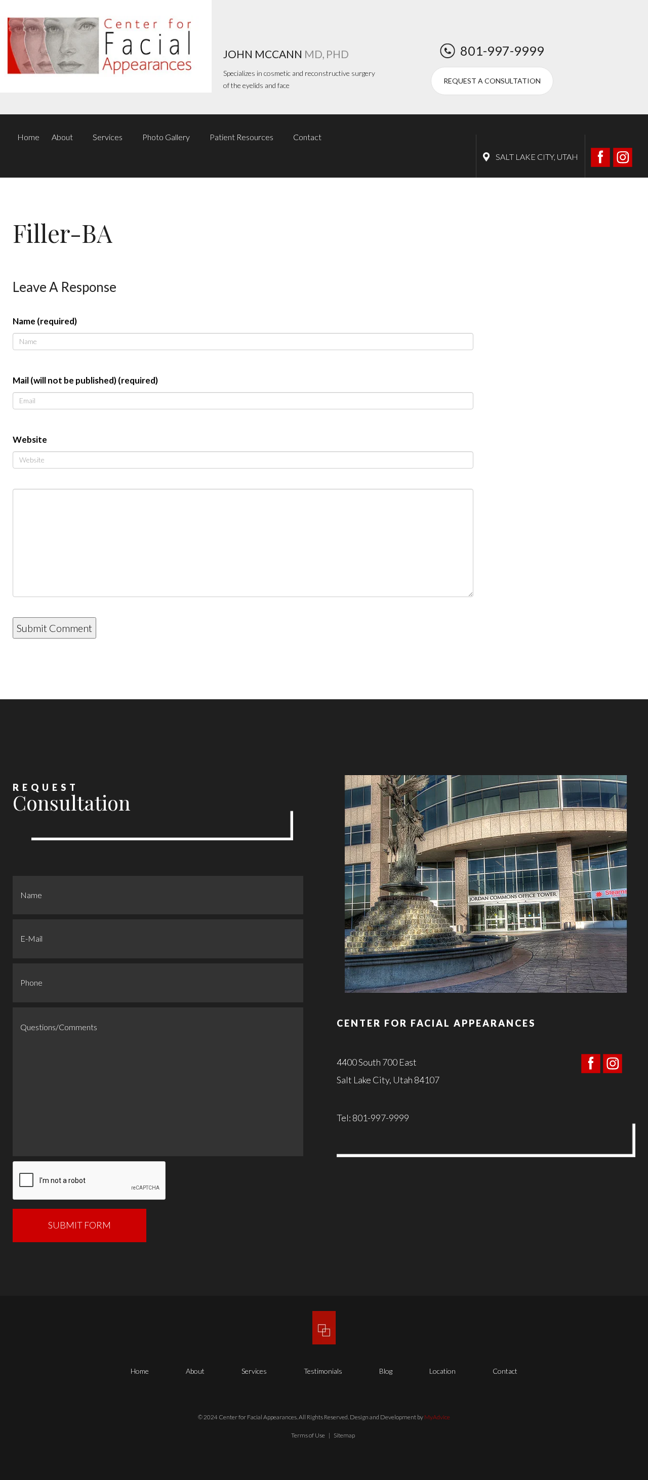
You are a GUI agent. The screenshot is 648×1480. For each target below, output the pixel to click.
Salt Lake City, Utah (537, 156)
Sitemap (344, 1435)
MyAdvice (437, 1417)
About (62, 137)
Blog (385, 1371)
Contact (307, 137)
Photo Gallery (166, 137)
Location (442, 1371)
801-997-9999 (502, 50)
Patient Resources (241, 137)
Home (28, 137)
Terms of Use (308, 1435)
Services (108, 137)
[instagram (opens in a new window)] (623, 156)
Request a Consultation (492, 80)
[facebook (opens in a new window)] (601, 156)
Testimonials (323, 1371)
